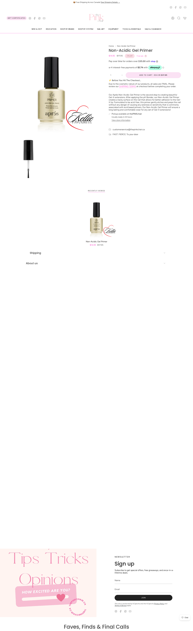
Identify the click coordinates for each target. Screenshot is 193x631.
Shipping (35, 253)
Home (111, 46)
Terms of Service (121, 605)
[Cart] (185, 18)
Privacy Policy (159, 604)
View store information (121, 120)
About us (32, 263)
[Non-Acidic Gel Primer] (97, 218)
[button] (37, 29)
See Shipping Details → (110, 2)
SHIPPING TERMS (127, 86)
